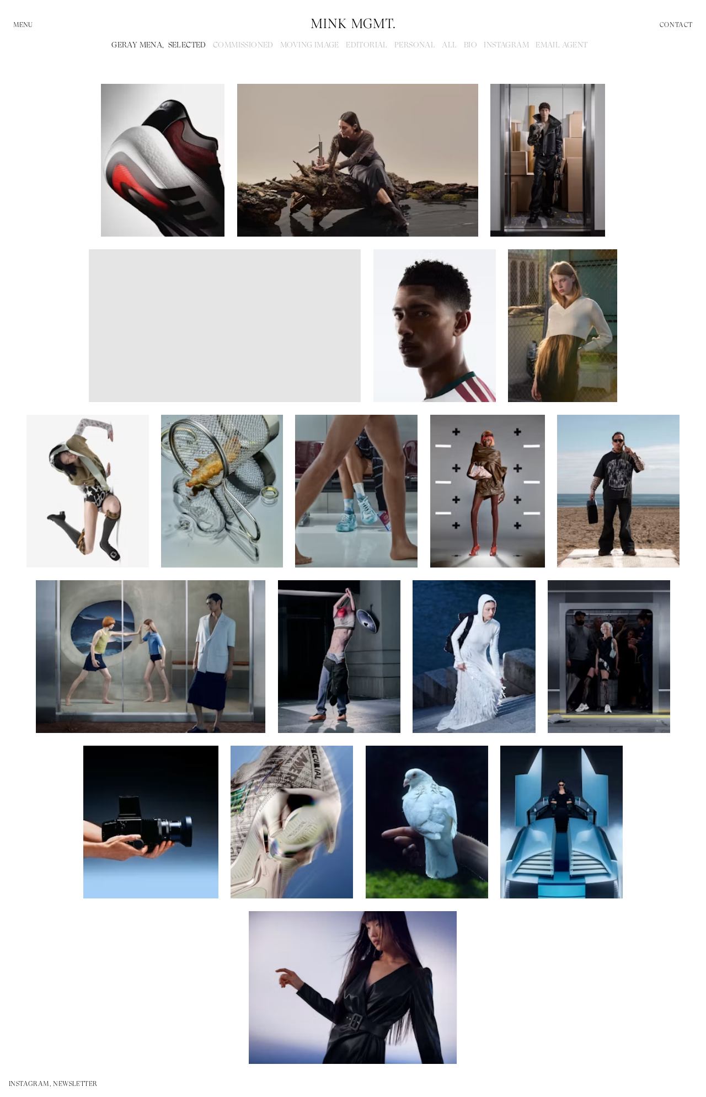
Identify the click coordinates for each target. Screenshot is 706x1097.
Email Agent (561, 44)
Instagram (506, 44)
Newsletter (75, 1084)
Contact (676, 25)
